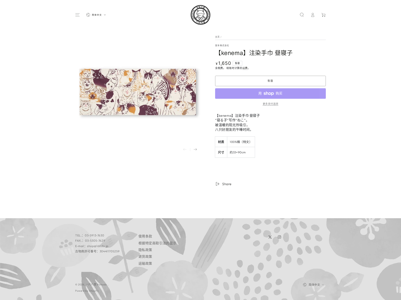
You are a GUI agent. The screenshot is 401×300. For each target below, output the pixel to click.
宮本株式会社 (222, 45)
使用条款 (145, 236)
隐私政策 (145, 250)
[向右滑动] (195, 149)
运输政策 (145, 263)
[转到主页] (200, 15)
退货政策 (145, 256)
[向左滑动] (185, 149)
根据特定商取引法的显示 (157, 243)
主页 (217, 37)
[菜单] (77, 14)
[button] (301, 14)
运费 (245, 68)
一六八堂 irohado (97, 284)
